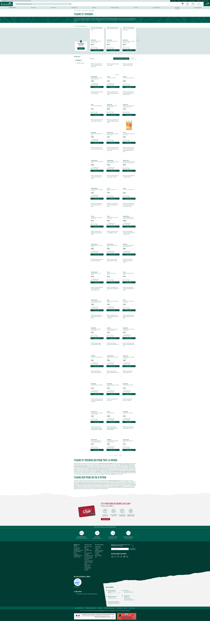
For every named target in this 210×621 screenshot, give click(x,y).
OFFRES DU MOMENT (12, 7)
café (134, 466)
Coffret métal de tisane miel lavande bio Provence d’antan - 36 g (113, 162)
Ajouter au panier (97, 50)
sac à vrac (113, 472)
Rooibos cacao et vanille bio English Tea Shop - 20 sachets (113, 134)
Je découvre (81, 48)
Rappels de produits (87, 564)
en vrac (88, 471)
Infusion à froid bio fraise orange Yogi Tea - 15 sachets (112, 218)
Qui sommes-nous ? (77, 547)
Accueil (75, 10)
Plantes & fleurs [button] (53, 7)
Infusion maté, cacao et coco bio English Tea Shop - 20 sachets (97, 413)
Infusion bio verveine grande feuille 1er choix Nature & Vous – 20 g (128, 106)
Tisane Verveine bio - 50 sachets (128, 412)
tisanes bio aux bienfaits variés (118, 486)
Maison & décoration (98, 551)
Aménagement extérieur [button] (115, 7)
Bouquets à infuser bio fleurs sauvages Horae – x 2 (113, 302)
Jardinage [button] (94, 7)
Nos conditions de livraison (88, 555)
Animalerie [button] (136, 7)
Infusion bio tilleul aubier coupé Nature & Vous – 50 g (129, 358)
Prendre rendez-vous (111, 597)
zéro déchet (98, 471)
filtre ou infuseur (124, 472)
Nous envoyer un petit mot (128, 591)
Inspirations (179, 0)
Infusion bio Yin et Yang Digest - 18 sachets (112, 246)
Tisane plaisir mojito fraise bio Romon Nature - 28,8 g (128, 330)
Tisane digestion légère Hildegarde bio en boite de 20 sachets (112, 441)
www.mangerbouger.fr (100, 610)
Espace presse (76, 554)
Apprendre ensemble (205, 0)
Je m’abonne (132, 549)
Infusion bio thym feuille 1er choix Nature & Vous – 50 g (96, 42)
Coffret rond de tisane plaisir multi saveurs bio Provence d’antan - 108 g (128, 218)
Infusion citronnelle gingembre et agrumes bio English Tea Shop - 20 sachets (96, 441)
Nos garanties (86, 554)
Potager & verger (98, 547)
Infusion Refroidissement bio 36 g (128, 384)
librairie (114, 474)
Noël (96, 556)
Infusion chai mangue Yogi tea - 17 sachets (112, 190)
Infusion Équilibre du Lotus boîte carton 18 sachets (97, 246)
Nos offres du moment (88, 558)
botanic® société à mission (78, 550)
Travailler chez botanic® (78, 555)
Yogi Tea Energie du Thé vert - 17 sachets (112, 274)
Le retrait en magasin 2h (88, 556)
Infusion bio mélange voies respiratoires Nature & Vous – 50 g (129, 42)
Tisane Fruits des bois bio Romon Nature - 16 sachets (96, 330)
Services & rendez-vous (192, 0)
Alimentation (79, 10)
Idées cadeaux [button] (33, 7)
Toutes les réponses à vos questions (112, 592)
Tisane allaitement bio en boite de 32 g (97, 384)
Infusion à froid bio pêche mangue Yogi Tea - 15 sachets (129, 134)
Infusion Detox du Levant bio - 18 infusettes (96, 274)
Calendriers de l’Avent (103, 483)
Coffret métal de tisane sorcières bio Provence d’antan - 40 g (96, 78)
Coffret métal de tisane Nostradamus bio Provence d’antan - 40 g (96, 302)
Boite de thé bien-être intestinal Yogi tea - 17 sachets (96, 218)
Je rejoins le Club (105, 519)
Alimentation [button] (177, 7)
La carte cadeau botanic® (88, 560)
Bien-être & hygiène (98, 555)
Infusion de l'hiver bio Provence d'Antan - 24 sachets (97, 190)
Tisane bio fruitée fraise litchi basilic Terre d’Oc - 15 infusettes (112, 330)
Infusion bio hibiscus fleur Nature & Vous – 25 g (112, 42)
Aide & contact (174, 0)
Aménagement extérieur (99, 550)
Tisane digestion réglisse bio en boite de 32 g (113, 385)
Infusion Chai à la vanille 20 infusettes (96, 105)
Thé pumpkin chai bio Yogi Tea (111, 77)
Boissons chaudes (84, 10)
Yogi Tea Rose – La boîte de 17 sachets (128, 189)
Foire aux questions (87, 567)
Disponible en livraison (80, 63)
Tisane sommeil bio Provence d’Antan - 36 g (113, 358)
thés (81, 482)
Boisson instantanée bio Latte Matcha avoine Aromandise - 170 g (128, 246)
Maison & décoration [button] (156, 7)
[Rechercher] (70, 3)
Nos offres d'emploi (77, 556)
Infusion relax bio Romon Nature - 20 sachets (96, 134)
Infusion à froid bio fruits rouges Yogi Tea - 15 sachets (128, 302)
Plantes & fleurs (97, 546)
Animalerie (97, 553)
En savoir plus (76, 586)
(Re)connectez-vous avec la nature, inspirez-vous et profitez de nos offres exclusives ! (120, 545)
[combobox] (42, 4)
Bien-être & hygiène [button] (198, 7)
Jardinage (96, 549)
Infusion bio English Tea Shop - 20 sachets (128, 441)
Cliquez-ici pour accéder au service (113, 603)
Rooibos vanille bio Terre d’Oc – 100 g (128, 77)
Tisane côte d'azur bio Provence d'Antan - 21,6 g (97, 162)
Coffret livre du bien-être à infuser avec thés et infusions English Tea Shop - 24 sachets (129, 162)
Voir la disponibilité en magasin (122, 58)
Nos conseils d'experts (88, 553)
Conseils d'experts (184, 0)
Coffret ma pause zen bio (110, 412)
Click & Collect (97, 536)
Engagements (199, 0)
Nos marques (86, 559)
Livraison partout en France (112, 536)
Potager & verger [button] (74, 7)
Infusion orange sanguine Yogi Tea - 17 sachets (128, 274)
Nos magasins (86, 549)
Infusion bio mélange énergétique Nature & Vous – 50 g (112, 106)
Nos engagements (77, 549)
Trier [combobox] (133, 58)
